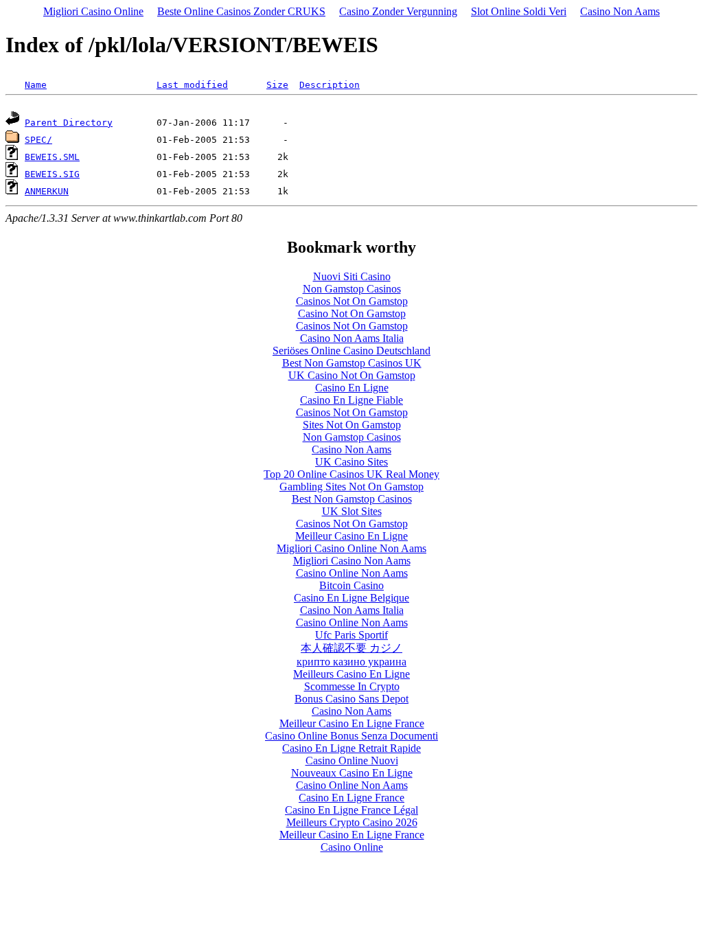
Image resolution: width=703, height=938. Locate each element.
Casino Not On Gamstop (352, 313)
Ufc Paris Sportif (351, 635)
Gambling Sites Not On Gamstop (351, 486)
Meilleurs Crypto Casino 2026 (351, 822)
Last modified (192, 85)
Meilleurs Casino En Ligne (351, 674)
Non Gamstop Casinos (352, 289)
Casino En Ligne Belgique (351, 598)
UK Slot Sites (352, 511)
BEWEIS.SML (52, 157)
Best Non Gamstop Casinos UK (352, 363)
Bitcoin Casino (351, 585)
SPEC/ (38, 140)
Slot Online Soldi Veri (518, 11)
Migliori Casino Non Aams (352, 561)
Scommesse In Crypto (352, 686)
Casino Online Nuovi (352, 760)
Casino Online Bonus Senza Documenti (351, 736)
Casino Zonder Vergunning (398, 11)
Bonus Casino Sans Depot (351, 699)
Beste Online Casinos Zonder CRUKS (241, 11)
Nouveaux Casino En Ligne (352, 773)
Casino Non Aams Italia (352, 338)
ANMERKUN (47, 191)
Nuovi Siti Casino (352, 276)
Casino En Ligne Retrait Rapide (351, 748)
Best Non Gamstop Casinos (352, 499)
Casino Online (352, 847)
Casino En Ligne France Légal (351, 810)
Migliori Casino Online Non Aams (351, 548)
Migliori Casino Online (93, 11)
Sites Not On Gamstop (352, 425)
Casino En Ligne (352, 387)
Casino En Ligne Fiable (351, 400)
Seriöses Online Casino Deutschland (351, 350)
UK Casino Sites (351, 462)
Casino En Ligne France (351, 797)
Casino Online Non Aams (352, 573)
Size (277, 85)
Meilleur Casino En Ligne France (351, 723)
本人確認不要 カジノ (351, 648)
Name (36, 85)
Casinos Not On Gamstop (352, 301)
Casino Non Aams (620, 11)
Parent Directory (69, 122)
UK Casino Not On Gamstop (351, 375)
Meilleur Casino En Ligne (351, 536)
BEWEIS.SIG (52, 174)
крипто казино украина (351, 661)
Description (329, 85)
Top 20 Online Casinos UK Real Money (351, 474)
